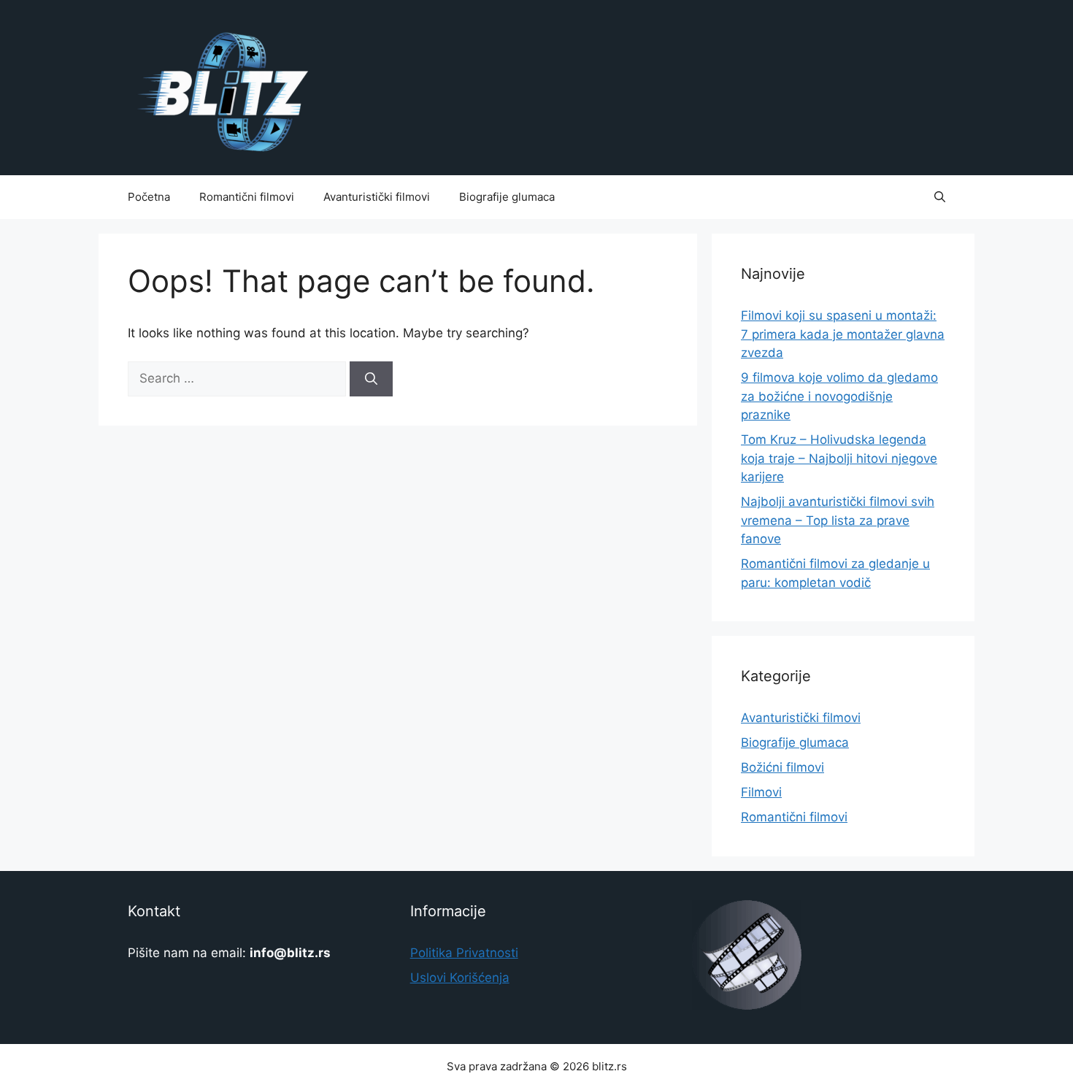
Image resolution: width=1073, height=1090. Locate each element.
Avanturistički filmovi (376, 197)
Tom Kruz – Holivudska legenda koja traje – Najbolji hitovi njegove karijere (839, 458)
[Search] (371, 378)
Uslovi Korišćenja (459, 977)
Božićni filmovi (782, 767)
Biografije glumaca (507, 197)
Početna (149, 197)
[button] (940, 197)
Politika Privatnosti (464, 952)
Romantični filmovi (246, 197)
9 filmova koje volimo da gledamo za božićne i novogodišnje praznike (839, 396)
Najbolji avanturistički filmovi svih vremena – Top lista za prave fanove (837, 520)
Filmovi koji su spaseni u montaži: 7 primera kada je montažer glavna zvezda (843, 334)
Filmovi (761, 792)
